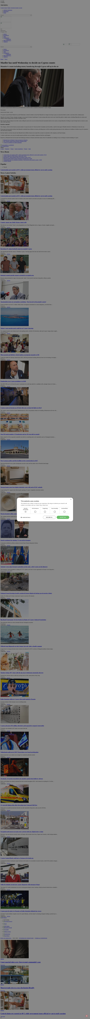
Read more (45, 505)
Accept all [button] (63, 517)
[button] (25, 517)
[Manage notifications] (87, 1016)
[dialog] (45, 509)
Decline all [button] (49, 517)
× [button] (70, 499)
